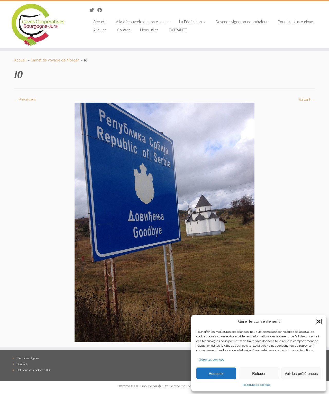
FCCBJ (133, 386)
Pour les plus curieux (295, 22)
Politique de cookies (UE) (33, 370)
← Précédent (25, 99)
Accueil (99, 22)
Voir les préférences (301, 373)
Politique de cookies (256, 385)
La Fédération (191, 22)
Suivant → (307, 99)
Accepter (216, 373)
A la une (100, 30)
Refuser (259, 373)
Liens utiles (149, 30)
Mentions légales (28, 358)
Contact (123, 30)
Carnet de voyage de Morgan (55, 60)
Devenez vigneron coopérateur (242, 22)
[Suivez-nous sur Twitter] (93, 10)
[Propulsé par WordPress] (159, 385)
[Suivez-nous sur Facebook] (101, 10)
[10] (164, 222)
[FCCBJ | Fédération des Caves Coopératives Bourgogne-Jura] (38, 25)
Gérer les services (211, 359)
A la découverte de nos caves (141, 22)
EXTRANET (178, 30)
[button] (318, 321)
